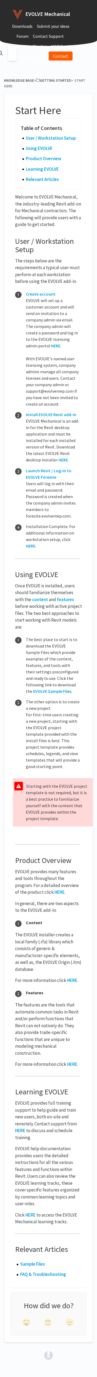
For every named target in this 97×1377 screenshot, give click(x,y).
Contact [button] (60, 56)
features (65, 599)
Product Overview (43, 159)
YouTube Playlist (31, 46)
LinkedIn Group (30, 56)
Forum (22, 36)
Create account (41, 294)
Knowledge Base (19, 80)
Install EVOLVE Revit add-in (51, 414)
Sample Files (32, 1264)
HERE (55, 345)
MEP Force (61, 46)
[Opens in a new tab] (48, 1355)
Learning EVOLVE (42, 169)
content (40, 599)
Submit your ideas (53, 26)
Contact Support (48, 36)
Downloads (22, 26)
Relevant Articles (42, 179)
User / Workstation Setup (51, 138)
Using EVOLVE (39, 148)
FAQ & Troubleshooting (43, 1274)
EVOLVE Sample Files (52, 691)
